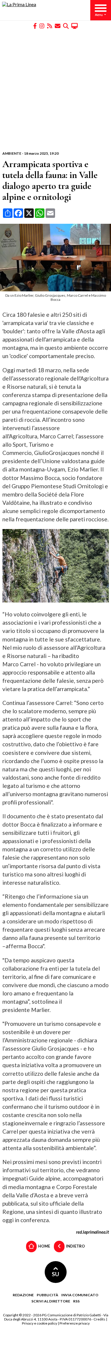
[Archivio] (66, 25)
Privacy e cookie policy (39, 1323)
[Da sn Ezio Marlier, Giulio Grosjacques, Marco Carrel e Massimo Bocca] (56, 289)
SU (55, 1274)
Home (44, 1246)
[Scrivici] (57, 25)
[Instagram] (41, 25)
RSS (76, 1301)
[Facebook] (35, 25)
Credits (99, 1319)
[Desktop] (74, 25)
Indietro (75, 1246)
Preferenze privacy (74, 1323)
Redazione (23, 1295)
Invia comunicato (79, 1295)
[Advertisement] (55, 90)
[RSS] (49, 25)
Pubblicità (47, 1295)
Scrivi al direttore (50, 1301)
